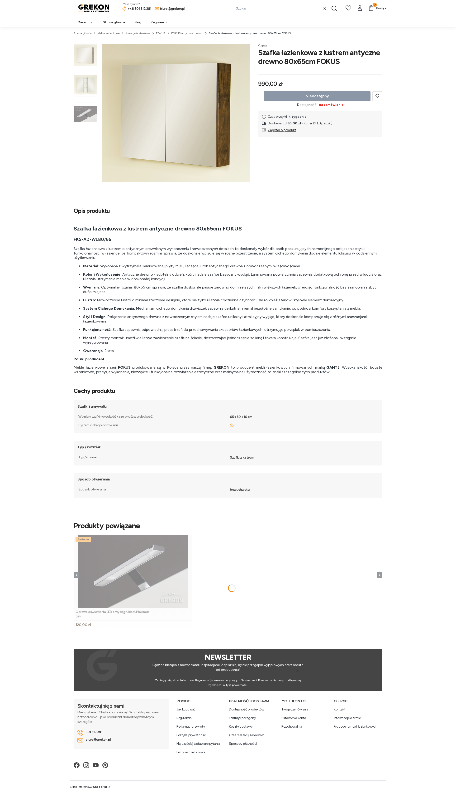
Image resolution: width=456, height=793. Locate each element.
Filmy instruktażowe (190, 752)
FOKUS (161, 33)
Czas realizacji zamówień (247, 735)
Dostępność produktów (246, 709)
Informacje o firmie (347, 718)
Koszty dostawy (240, 726)
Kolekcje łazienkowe (137, 33)
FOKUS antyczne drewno (187, 33)
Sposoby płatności (243, 744)
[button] (334, 8)
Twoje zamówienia (294, 709)
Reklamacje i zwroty (190, 726)
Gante (262, 46)
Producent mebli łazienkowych (355, 726)
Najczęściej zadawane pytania (198, 744)
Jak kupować (185, 709)
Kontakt (339, 709)
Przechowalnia (291, 726)
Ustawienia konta (293, 718)
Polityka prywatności (191, 735)
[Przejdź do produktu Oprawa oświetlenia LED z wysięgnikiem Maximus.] (133, 571)
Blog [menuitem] (137, 22)
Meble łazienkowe (108, 33)
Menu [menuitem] (81, 22)
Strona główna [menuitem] (114, 22)
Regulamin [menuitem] (158, 22)
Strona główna (83, 33)
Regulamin (183, 718)
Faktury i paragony (242, 718)
